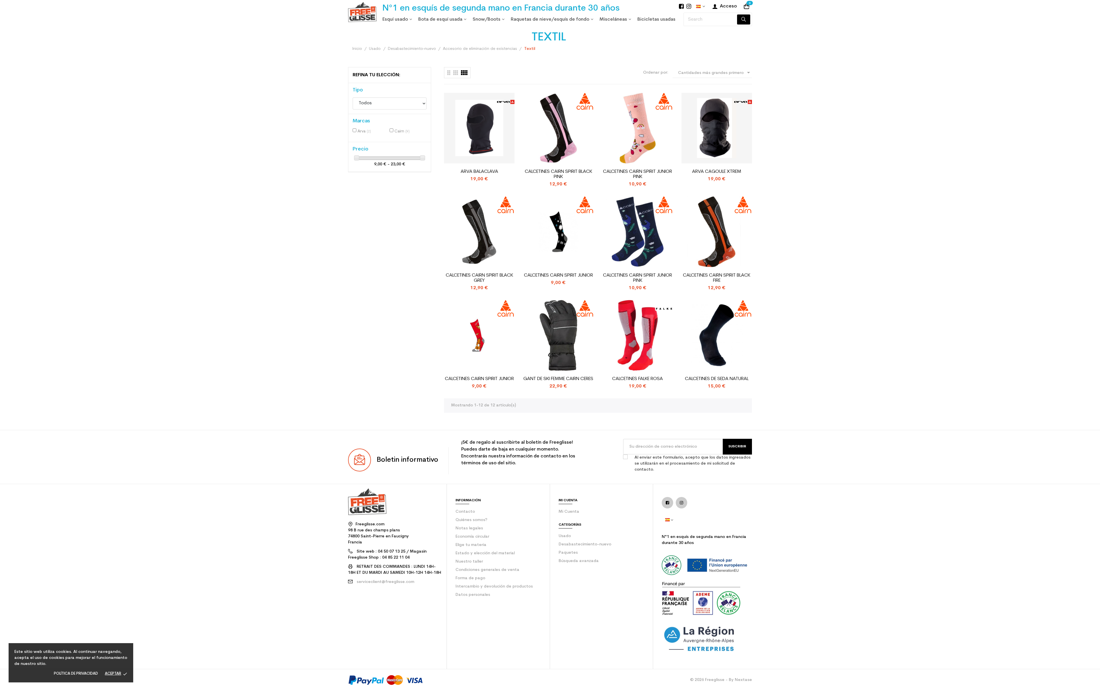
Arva (364, 131)
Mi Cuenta (569, 512)
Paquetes (568, 553)
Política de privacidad (76, 674)
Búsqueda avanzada (579, 561)
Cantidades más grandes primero (715, 72)
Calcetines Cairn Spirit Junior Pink (637, 174)
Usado (565, 536)
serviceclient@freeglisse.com (385, 582)
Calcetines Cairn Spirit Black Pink (558, 174)
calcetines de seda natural (717, 379)
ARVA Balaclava (479, 171)
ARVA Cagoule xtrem (716, 171)
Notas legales (469, 528)
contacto (465, 512)
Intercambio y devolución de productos (494, 586)
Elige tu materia (470, 545)
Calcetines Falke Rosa (637, 379)
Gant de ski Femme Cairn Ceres (558, 379)
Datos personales (472, 595)
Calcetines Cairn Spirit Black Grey (479, 278)
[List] (448, 72)
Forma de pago (470, 578)
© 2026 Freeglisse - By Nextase (721, 680)
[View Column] (455, 72)
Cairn (402, 131)
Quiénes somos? (471, 520)
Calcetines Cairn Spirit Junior (558, 275)
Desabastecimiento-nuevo (585, 544)
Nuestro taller (469, 561)
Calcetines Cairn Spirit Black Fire (716, 278)
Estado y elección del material (485, 553)
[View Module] (464, 72)
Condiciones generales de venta (487, 570)
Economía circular (472, 537)
